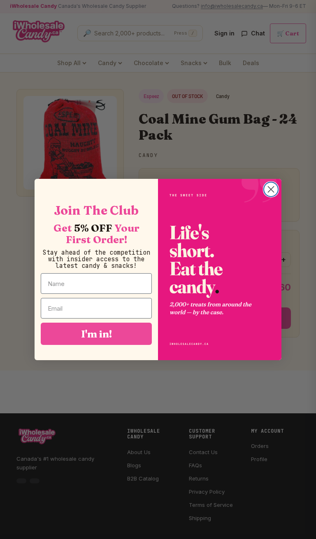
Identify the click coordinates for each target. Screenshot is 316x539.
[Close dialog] (271, 189)
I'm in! (96, 334)
